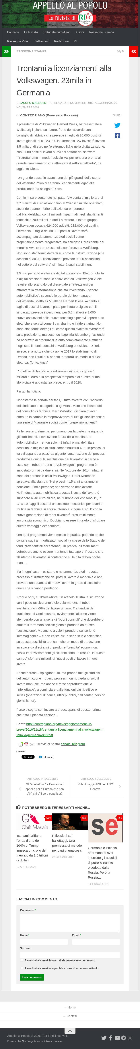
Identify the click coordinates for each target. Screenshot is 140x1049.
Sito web (25, 948)
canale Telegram (73, 744)
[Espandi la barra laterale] (6, 51)
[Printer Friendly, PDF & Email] (26, 744)
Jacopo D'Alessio (33, 102)
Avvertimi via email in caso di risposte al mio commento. (60, 960)
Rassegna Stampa (101, 32)
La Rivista (31, 32)
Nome (24, 935)
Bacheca (13, 32)
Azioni (79, 32)
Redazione (61, 41)
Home (72, 1007)
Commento (28, 910)
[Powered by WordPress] (23, 1041)
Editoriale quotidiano (56, 32)
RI (75, 41)
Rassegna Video (18, 41)
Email (76, 935)
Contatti (72, 1016)
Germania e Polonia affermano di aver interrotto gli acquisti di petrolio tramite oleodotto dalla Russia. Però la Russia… (102, 862)
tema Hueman (54, 1041)
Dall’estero (41, 41)
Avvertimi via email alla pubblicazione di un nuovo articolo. (62, 968)
